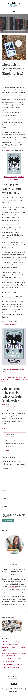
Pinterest (15, 684)
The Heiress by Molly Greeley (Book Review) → (21, 379)
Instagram (12, 684)
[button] (14, 11)
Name (4, 490)
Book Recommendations (13, 369)
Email (4, 498)
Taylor (3, 79)
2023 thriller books (8, 324)
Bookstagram (12, 586)
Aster (3, 404)
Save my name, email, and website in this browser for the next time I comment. (14, 515)
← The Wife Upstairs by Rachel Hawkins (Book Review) (7, 379)
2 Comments (5, 81)
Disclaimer (18, 676)
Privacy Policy (10, 676)
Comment (5, 469)
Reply (3, 428)
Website (4, 506)
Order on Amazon (9, 177)
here (7, 150)
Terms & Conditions (14, 678)
